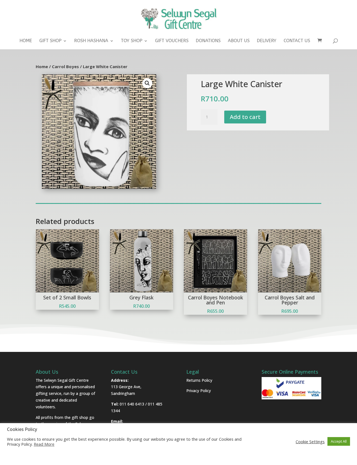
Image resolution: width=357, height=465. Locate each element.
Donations (208, 41)
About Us (239, 41)
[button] (147, 83)
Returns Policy (199, 380)
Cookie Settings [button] (310, 441)
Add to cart (245, 117)
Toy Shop (131, 41)
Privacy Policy (198, 390)
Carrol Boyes (65, 66)
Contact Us (297, 41)
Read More (44, 444)
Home (26, 41)
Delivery (266, 41)
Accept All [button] (339, 441)
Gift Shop (50, 41)
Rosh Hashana (91, 41)
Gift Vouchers (172, 41)
